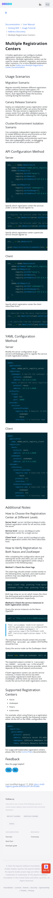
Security (33, 887)
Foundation (8, 887)
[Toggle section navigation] (6, 13)
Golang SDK (13, 28)
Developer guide (11, 846)
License (18, 887)
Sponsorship (44, 887)
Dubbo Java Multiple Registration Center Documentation (24, 66)
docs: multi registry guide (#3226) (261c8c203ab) (24, 785)
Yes (8, 770)
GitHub (11, 824)
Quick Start (9, 841)
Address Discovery (16, 31)
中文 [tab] (47, 4)
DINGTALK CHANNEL (31, 816)
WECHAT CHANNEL (13, 816)
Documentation (12, 24)
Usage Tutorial (28, 28)
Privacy (31, 890)
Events (25, 887)
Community (35, 837)
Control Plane (27, 752)
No (15, 770)
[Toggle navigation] (40, 4)
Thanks (23, 890)
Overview (9, 837)
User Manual (29, 24)
